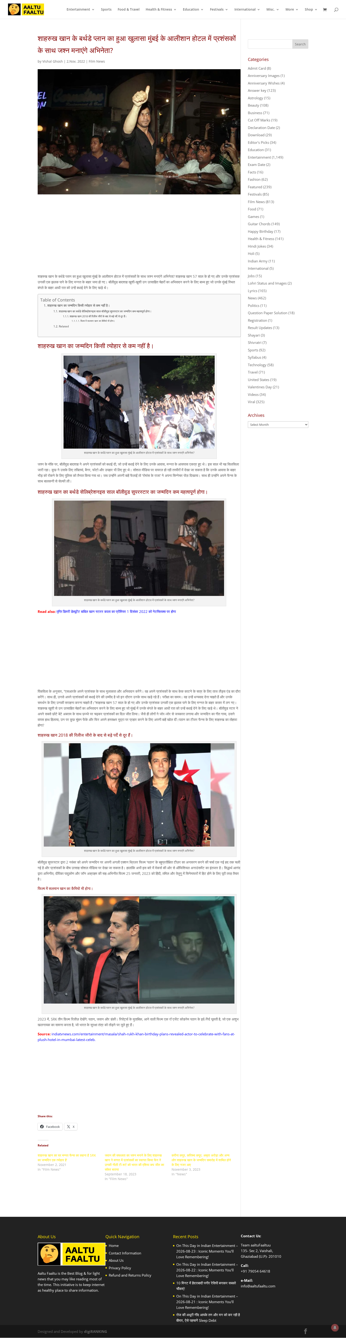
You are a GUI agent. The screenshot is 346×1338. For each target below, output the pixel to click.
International (245, 10)
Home (114, 1245)
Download (256, 135)
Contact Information (125, 1253)
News (252, 298)
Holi (251, 253)
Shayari (254, 335)
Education (191, 10)
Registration (257, 320)
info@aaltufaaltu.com (258, 1286)
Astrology (255, 98)
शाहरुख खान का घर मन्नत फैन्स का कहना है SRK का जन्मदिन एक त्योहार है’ (67, 1157)
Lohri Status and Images (267, 283)
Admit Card (257, 68)
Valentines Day (260, 387)
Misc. (270, 10)
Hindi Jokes (257, 246)
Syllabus (254, 357)
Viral (251, 401)
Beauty (253, 105)
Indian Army (258, 261)
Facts (252, 172)
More (290, 10)
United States (258, 379)
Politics (253, 305)
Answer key (257, 90)
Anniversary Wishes (264, 83)
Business (255, 112)
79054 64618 (259, 1271)
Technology (257, 364)
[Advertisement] (139, 238)
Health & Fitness (159, 10)
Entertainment (78, 10)
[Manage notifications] (335, 1327)
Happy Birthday (260, 231)
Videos (253, 394)
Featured (255, 187)
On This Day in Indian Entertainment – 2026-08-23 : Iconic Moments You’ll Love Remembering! (207, 1251)
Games (253, 216)
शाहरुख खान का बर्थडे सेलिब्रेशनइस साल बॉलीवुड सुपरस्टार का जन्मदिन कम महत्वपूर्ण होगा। (105, 311)
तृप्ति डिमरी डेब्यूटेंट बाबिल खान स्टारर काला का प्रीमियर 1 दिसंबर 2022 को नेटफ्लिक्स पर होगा (116, 611)
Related (63, 326)
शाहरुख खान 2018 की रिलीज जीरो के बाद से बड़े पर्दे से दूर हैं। (98, 316)
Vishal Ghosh (52, 61)
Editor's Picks (258, 142)
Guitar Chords (259, 223)
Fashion (254, 179)
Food (252, 209)
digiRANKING (95, 1331)
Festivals (217, 10)
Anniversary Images (264, 75)
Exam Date (256, 164)
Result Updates (260, 327)
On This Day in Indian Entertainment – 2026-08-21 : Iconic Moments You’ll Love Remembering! (207, 1302)
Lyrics (252, 290)
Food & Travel (129, 10)
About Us (116, 1260)
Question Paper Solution (267, 312)
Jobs (251, 275)
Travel (253, 372)
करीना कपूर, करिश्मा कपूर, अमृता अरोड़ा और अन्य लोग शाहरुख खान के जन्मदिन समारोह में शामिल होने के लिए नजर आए (201, 1160)
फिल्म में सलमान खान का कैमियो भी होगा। (97, 320)
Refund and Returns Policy (130, 1275)
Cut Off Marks (259, 120)
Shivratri (255, 342)
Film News (97, 61)
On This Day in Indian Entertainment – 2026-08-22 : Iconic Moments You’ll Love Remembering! (207, 1270)
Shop (309, 10)
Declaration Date (261, 127)
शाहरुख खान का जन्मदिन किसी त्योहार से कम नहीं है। (78, 305)
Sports (106, 10)
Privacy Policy (120, 1268)
